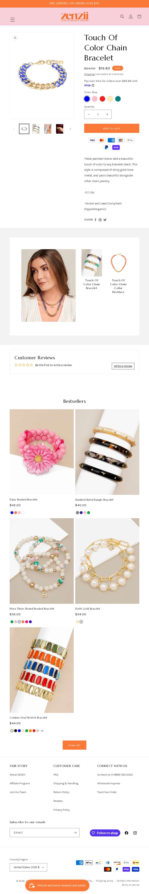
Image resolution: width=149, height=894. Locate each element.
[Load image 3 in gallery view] (48, 129)
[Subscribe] (75, 832)
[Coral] (15, 512)
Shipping (89, 74)
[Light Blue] (19, 621)
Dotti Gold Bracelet (87, 608)
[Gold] (110, 99)
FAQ (55, 774)
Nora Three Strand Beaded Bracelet (32, 608)
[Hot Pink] (26, 621)
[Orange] (30, 730)
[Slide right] (70, 128)
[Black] (15, 730)
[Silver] (81, 621)
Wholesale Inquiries (108, 783)
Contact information (128, 881)
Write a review (123, 366)
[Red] (102, 99)
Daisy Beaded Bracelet (24, 499)
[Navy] (81, 512)
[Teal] (118, 99)
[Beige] (11, 730)
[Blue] (87, 99)
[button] (12, 19)
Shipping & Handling (65, 783)
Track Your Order (107, 792)
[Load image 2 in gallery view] (36, 129)
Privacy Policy (61, 810)
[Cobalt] (30, 621)
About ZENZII (17, 774)
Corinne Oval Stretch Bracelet (28, 717)
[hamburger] (12, 20)
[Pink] (94, 99)
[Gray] (77, 512)
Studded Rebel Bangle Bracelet (94, 499)
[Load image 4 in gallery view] (60, 129)
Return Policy (61, 792)
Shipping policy (104, 881)
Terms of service (130, 885)
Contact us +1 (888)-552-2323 (115, 774)
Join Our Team (18, 792)
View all (74, 745)
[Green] (88, 512)
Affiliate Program (20, 783)
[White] (23, 512)
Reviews (58, 801)
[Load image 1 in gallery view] (24, 129)
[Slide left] (14, 128)
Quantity (89, 106)
